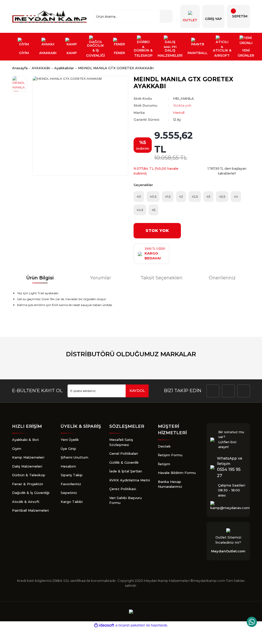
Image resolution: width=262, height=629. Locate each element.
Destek (164, 446)
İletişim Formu (170, 455)
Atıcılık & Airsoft (25, 502)
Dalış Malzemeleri (27, 466)
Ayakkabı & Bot (25, 440)
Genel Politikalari (123, 453)
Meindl (178, 112)
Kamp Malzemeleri (28, 457)
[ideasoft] (104, 625)
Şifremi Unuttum (74, 457)
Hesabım (68, 466)
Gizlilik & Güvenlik (124, 462)
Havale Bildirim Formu (177, 473)
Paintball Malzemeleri (30, 510)
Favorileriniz (71, 484)
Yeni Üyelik (70, 440)
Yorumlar (100, 278)
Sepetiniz (69, 493)
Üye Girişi (68, 449)
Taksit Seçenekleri (161, 278)
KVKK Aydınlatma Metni (129, 480)
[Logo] (50, 16)
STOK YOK (157, 230)
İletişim (164, 464)
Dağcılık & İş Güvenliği (30, 493)
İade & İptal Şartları (125, 471)
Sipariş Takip (72, 475)
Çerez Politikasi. (123, 489)
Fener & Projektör (27, 484)
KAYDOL (137, 390)
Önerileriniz (222, 278)
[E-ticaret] (130, 625)
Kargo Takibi (72, 502)
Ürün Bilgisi (40, 278)
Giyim (16, 449)
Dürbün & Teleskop (28, 475)
